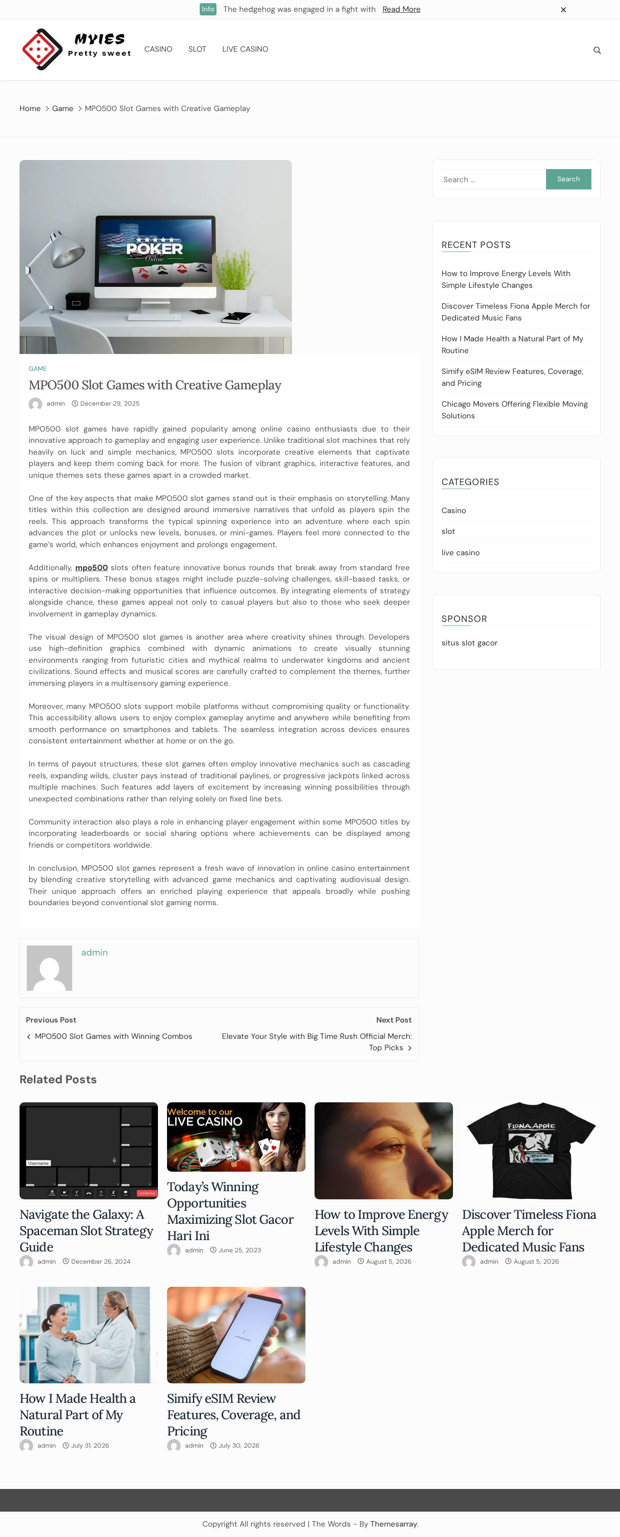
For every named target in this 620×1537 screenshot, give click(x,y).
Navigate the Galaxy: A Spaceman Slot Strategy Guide (86, 1230)
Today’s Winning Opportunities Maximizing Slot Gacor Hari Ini (230, 1211)
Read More (402, 9)
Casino (158, 49)
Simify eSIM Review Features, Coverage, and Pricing (233, 1414)
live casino (245, 49)
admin (56, 403)
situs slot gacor (469, 643)
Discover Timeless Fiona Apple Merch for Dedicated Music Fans (529, 1230)
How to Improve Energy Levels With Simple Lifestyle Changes (381, 1230)
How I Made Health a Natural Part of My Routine (78, 1414)
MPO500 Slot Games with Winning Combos (113, 1036)
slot (197, 49)
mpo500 (91, 567)
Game (38, 368)
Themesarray (393, 1524)
